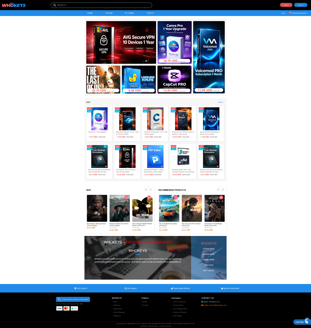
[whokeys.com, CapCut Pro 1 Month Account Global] (175, 79)
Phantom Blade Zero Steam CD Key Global (115, 225)
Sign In (286, 5)
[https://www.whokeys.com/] (14, 3)
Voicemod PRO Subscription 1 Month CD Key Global (210, 133)
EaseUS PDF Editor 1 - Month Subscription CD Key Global (154, 171)
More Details (93, 220)
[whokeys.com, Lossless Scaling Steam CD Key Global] (140, 79)
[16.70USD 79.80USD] (175, 42)
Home (90, 13)
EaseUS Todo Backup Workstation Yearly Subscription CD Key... (99, 171)
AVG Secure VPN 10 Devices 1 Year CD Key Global (126, 171)
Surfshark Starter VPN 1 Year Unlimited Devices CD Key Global (183, 171)
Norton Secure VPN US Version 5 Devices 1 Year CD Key (183, 133)
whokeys (98, 258)
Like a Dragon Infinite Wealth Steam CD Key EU (138, 225)
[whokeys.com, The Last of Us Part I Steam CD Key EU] (104, 79)
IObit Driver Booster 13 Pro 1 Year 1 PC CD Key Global (128, 133)
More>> (221, 102)
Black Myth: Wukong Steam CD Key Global (92, 225)
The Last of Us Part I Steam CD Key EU (190, 225)
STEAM (109, 13)
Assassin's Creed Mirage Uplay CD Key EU (213, 225)
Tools (150, 13)
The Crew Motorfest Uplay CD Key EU (168, 225)
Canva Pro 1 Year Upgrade (97, 132)
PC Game (129, 13)
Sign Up (300, 5)
